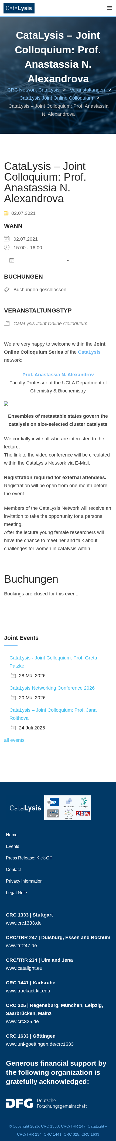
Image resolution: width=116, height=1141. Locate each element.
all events (14, 740)
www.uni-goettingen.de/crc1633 (40, 1044)
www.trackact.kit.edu (28, 990)
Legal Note (16, 892)
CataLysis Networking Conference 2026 (52, 688)
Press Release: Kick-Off (29, 858)
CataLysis (89, 352)
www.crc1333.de (24, 923)
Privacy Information (24, 881)
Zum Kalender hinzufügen (40, 260)
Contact (13, 869)
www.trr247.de (21, 945)
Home (12, 835)
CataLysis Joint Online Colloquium (50, 323)
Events (12, 846)
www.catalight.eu (24, 968)
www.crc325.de (22, 1021)
